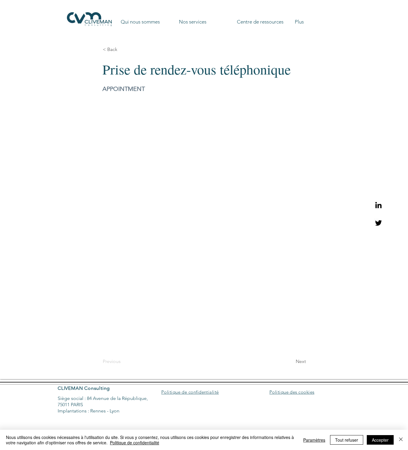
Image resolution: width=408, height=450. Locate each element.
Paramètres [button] (314, 440)
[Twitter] (378, 222)
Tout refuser (346, 440)
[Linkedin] (378, 205)
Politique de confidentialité (134, 443)
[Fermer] (400, 440)
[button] (147, 19)
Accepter (380, 440)
